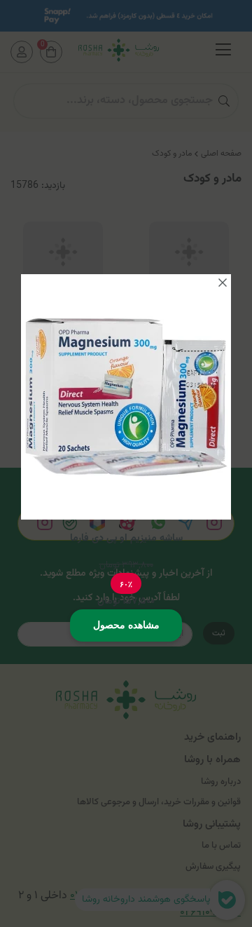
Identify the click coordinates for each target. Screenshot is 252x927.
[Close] (222, 282)
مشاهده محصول (126, 624)
